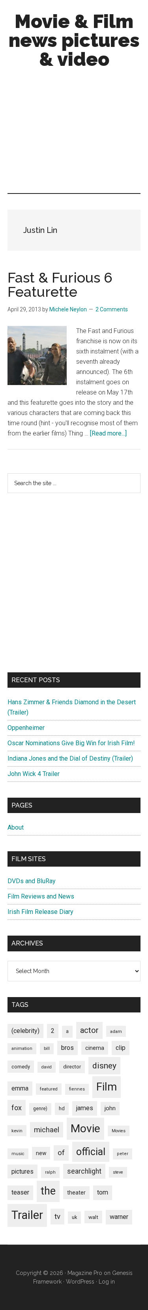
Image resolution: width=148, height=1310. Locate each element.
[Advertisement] (74, 132)
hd (62, 1108)
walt (93, 1217)
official (90, 1151)
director (72, 1067)
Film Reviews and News (40, 896)
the (48, 1191)
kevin (16, 1130)
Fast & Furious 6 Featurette (59, 284)
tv (57, 1216)
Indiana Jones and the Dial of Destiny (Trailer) (70, 758)
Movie (85, 1128)
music (17, 1153)
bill (47, 1048)
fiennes (77, 1089)
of (61, 1152)
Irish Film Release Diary (40, 912)
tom (102, 1192)
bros (67, 1047)
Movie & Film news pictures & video (74, 40)
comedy (20, 1067)
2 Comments (112, 309)
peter (122, 1153)
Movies (119, 1130)
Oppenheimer (26, 727)
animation (21, 1048)
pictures (22, 1171)
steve (118, 1172)
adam (116, 1031)
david (46, 1067)
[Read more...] (108, 433)
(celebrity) (25, 1031)
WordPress (80, 1281)
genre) (40, 1108)
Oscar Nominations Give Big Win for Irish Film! (71, 743)
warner (119, 1217)
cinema (94, 1048)
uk (74, 1217)
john (110, 1108)
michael (46, 1130)
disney (104, 1065)
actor (89, 1030)
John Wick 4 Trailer (33, 774)
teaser (20, 1192)
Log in (107, 1281)
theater (76, 1192)
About (15, 827)
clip (121, 1047)
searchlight (84, 1171)
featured (49, 1089)
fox (16, 1107)
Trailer (27, 1215)
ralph (50, 1172)
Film (106, 1086)
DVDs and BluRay (31, 881)
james (84, 1108)
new (41, 1153)
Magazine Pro (84, 1273)
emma (19, 1088)
